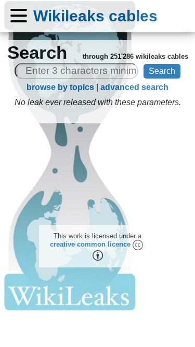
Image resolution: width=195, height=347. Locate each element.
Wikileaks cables (95, 15)
